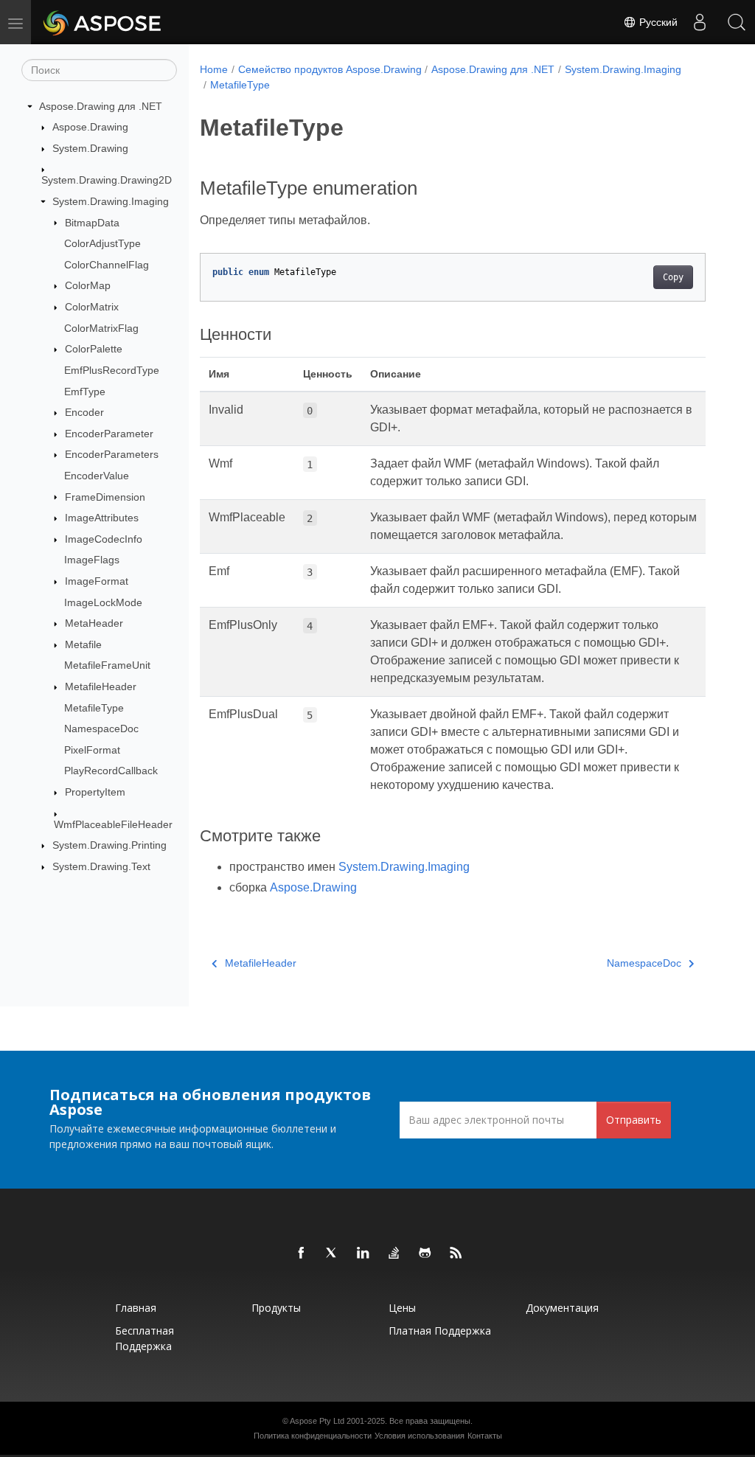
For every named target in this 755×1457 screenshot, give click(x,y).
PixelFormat (92, 750)
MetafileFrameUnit (107, 665)
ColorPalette (93, 349)
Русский (657, 22)
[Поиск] (736, 22)
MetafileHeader (100, 686)
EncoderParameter (109, 433)
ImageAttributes (102, 518)
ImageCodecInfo (103, 539)
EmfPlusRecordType (111, 370)
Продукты (276, 1308)
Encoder (84, 412)
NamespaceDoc (101, 728)
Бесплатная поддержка (144, 1338)
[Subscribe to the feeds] (456, 1253)
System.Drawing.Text (101, 866)
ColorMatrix (92, 307)
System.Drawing (90, 148)
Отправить (633, 1120)
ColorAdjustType (102, 243)
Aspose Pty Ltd (317, 1420)
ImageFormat (96, 581)
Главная (135, 1308)
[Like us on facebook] (301, 1253)
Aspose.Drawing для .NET (100, 106)
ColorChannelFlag (106, 265)
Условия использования (420, 1435)
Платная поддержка (440, 1331)
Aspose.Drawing (90, 127)
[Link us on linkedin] (363, 1253)
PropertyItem (95, 792)
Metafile (83, 644)
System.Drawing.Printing (109, 845)
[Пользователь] (699, 22)
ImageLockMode (103, 602)
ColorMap (88, 285)
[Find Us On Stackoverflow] (394, 1253)
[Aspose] (103, 22)
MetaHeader (94, 623)
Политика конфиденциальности (313, 1435)
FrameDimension (105, 497)
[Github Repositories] (425, 1253)
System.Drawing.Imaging (110, 201)
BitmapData (92, 223)
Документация (562, 1308)
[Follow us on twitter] (332, 1253)
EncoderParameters (112, 454)
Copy (673, 277)
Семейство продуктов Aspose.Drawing (330, 69)
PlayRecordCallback (111, 770)
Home (214, 69)
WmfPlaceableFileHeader (113, 824)
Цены (402, 1308)
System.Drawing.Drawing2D (106, 180)
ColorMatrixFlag (101, 328)
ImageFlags (91, 560)
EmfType (84, 391)
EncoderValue (96, 475)
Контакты (484, 1435)
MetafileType (94, 708)
